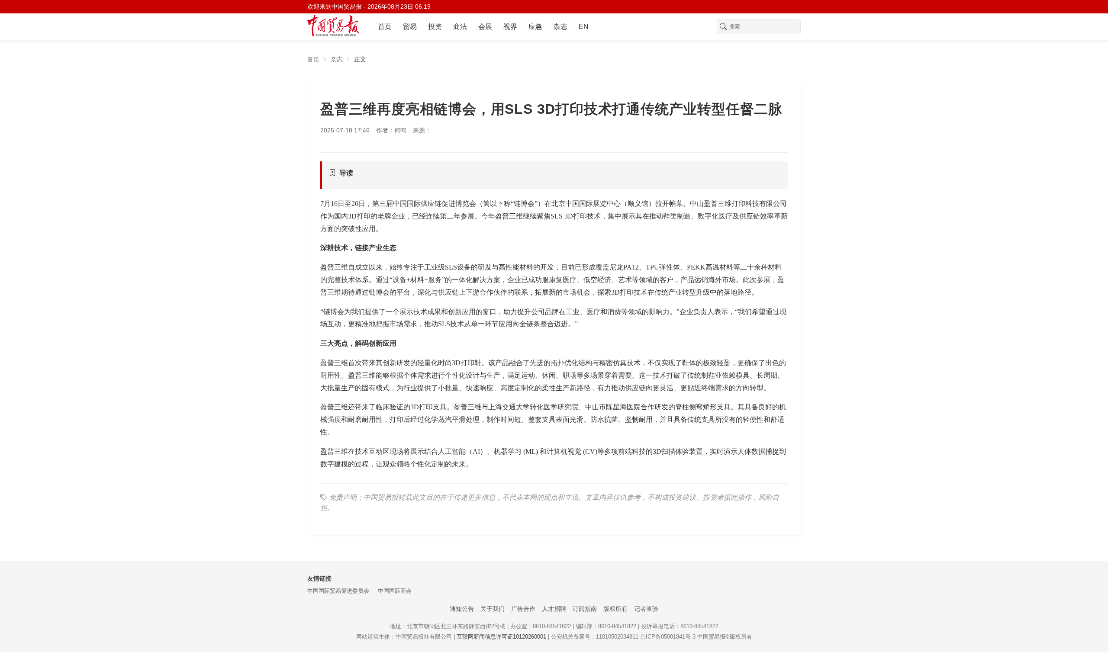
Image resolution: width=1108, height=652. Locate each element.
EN (584, 26)
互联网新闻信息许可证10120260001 (501, 636)
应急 (535, 26)
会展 (485, 26)
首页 (385, 26)
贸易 (410, 26)
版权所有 (615, 608)
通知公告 (462, 608)
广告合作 (523, 608)
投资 (435, 26)
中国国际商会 (395, 591)
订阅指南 (585, 608)
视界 (510, 26)
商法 (460, 26)
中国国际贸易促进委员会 (338, 591)
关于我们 (492, 608)
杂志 (560, 26)
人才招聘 (554, 608)
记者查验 (646, 608)
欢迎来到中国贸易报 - (369, 6)
